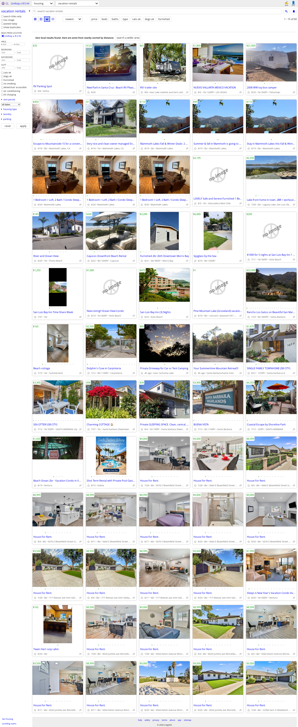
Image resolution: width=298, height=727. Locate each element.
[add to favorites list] (35, 91)
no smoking (10, 83)
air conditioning (12, 91)
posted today (10, 23)
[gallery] (47, 19)
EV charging (10, 94)
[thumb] (41, 19)
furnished (9, 80)
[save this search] (294, 11)
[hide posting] (80, 91)
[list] (35, 19)
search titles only (12, 16)
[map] (53, 19)
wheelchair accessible (15, 87)
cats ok (7, 72)
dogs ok (8, 76)
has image (9, 19)
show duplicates (12, 27)
